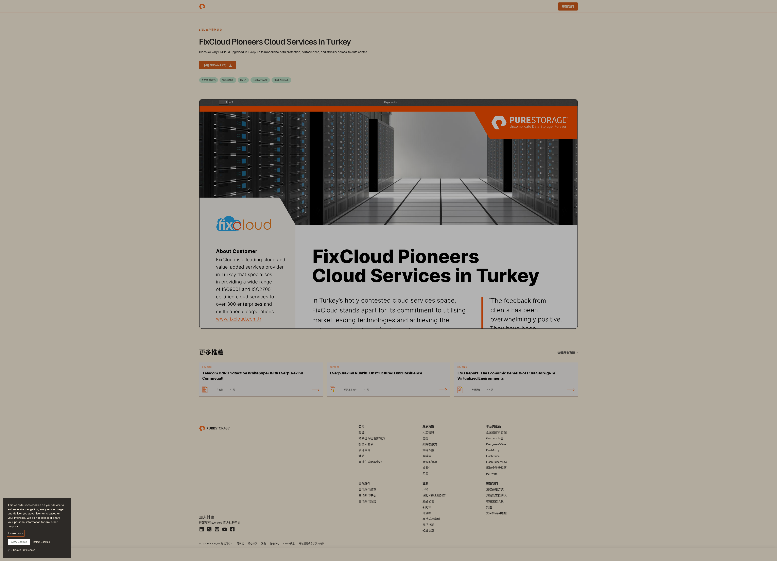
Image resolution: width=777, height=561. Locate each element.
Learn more (15, 533)
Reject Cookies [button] (41, 542)
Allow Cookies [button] (19, 542)
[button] (22, 550)
